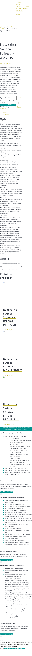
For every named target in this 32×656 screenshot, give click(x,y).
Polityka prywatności (7, 427)
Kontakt (19, 11)
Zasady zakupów (22, 9)
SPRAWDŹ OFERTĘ (6, 492)
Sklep (18, 5)
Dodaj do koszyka (7, 105)
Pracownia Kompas (23, 7)
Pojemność (3, 98)
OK (5, 648)
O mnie (18, 3)
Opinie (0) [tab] (6, 114)
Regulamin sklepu (26, 427)
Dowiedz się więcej (17, 648)
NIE (8, 648)
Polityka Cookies (17, 427)
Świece (8, 27)
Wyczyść (19, 98)
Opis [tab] (4, 112)
